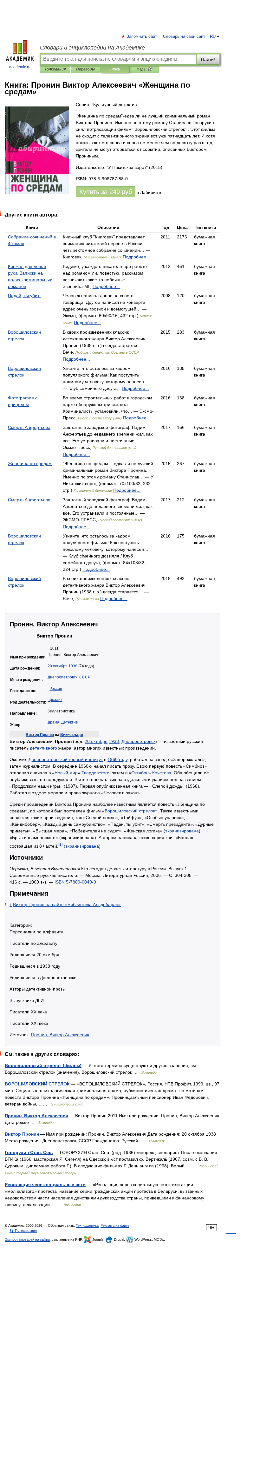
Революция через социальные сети (45, 1184)
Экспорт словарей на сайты (27, 1239)
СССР (84, 677)
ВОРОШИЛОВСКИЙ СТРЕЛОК (37, 1083)
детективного (43, 748)
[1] (60, 844)
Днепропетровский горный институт (66, 759)
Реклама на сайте (115, 1225)
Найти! (208, 59)
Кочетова (161, 772)
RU (213, 36)
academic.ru (19, 67)
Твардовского (95, 772)
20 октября (58, 666)
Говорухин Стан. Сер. (29, 1152)
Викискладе (71, 734)
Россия (55, 688)
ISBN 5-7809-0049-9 (75, 882)
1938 (72, 666)
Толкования (55, 69)
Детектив (69, 722)
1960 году (117, 759)
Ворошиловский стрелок (130, 810)
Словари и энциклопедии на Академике (92, 47)
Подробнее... (136, 256)
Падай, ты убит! (24, 295)
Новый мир (66, 772)
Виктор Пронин (40, 734)
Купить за (105, 191)
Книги (114, 69)
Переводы (85, 69)
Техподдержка (87, 1225)
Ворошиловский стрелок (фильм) (43, 1065)
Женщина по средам (30, 463)
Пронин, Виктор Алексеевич (60, 1034)
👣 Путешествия (23, 1230)
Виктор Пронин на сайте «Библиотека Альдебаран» (67, 904)
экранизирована (182, 830)
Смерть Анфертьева (29, 427)
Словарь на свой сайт (184, 36)
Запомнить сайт (142, 36)
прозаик (55, 700)
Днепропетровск (62, 677)
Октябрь (139, 772)
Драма (53, 722)
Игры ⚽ (144, 69)
